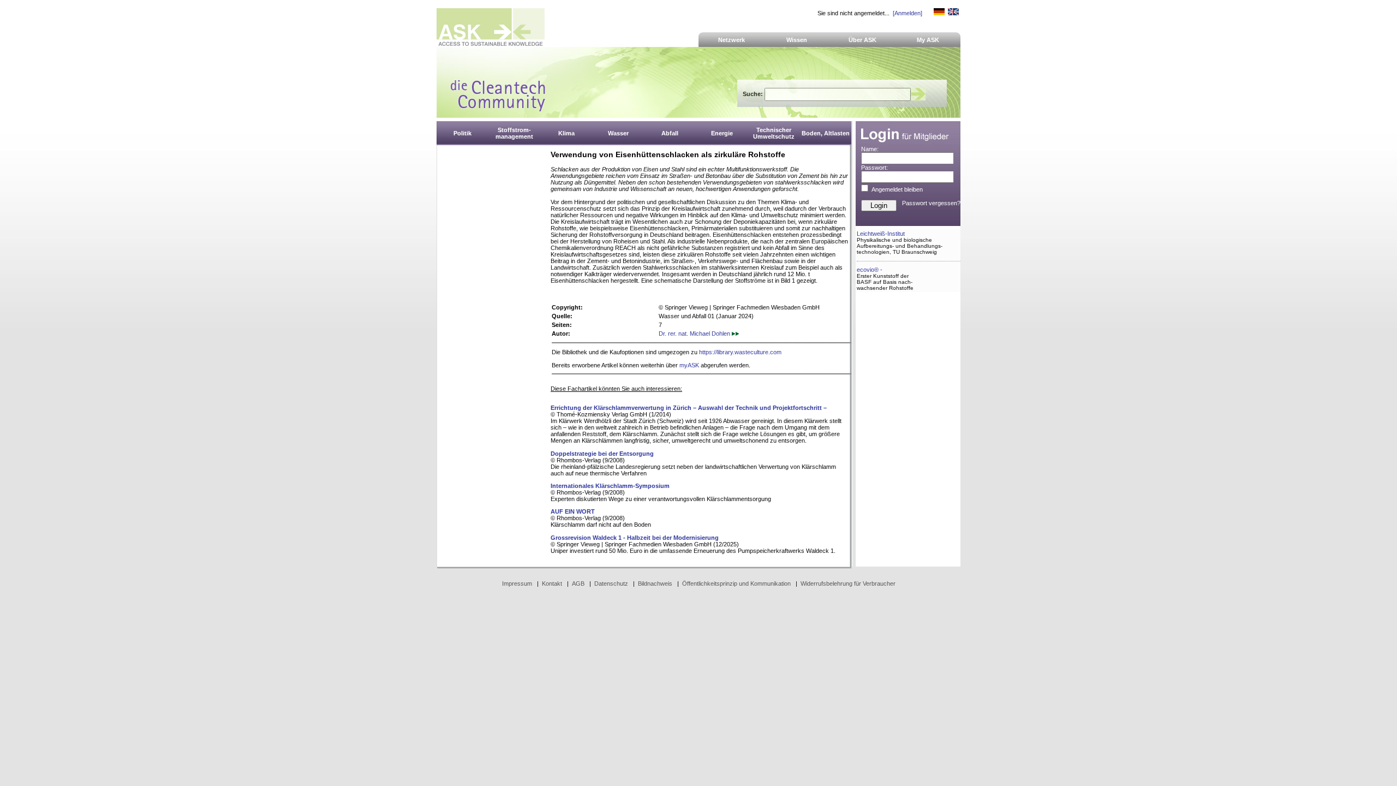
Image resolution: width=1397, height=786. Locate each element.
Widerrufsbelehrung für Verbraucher (848, 583)
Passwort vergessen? (931, 203)
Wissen (796, 40)
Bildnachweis (655, 583)
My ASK (928, 40)
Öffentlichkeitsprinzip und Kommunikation (736, 583)
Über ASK (862, 40)
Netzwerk (731, 40)
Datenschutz (611, 583)
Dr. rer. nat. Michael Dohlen (695, 333)
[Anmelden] (907, 13)
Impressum (517, 583)
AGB (578, 583)
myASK (689, 365)
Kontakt (552, 583)
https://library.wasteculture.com (740, 352)
